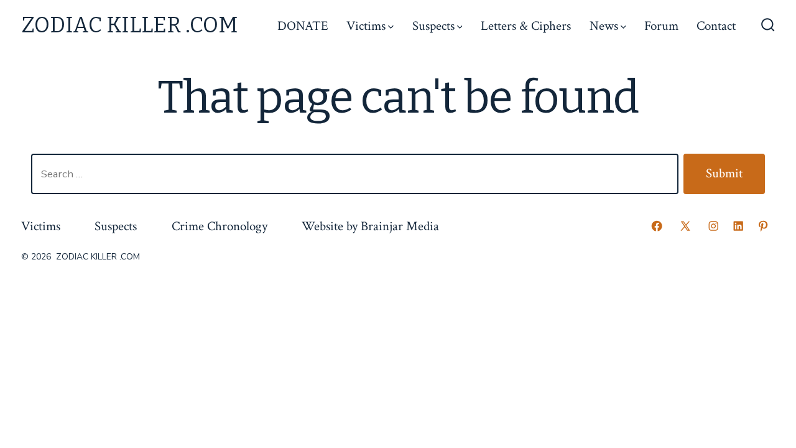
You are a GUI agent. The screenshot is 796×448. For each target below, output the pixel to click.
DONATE (302, 25)
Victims (366, 25)
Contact (716, 25)
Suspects (433, 25)
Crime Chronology (219, 226)
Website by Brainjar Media (370, 226)
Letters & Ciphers (526, 25)
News (604, 25)
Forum (661, 25)
